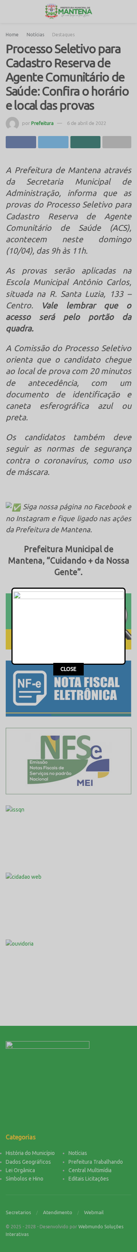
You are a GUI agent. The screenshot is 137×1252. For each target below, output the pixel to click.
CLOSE (68, 669)
